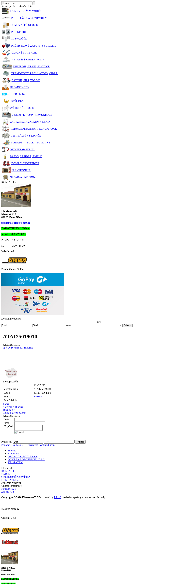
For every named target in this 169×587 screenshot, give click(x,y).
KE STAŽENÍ (15, 462)
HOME (12, 450)
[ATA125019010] (85, 373)
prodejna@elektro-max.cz (15, 222)
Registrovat (32, 445)
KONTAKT (14, 453)
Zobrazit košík (47, 445)
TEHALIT (39, 396)
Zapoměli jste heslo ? (12, 445)
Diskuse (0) (9, 409)
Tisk (24, 347)
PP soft (57, 497)
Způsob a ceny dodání (14, 412)
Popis (6, 404)
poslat (30, 347)
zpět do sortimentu (12, 347)
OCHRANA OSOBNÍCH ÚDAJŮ (26, 459)
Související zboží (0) (13, 406)
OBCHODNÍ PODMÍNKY (22, 456)
